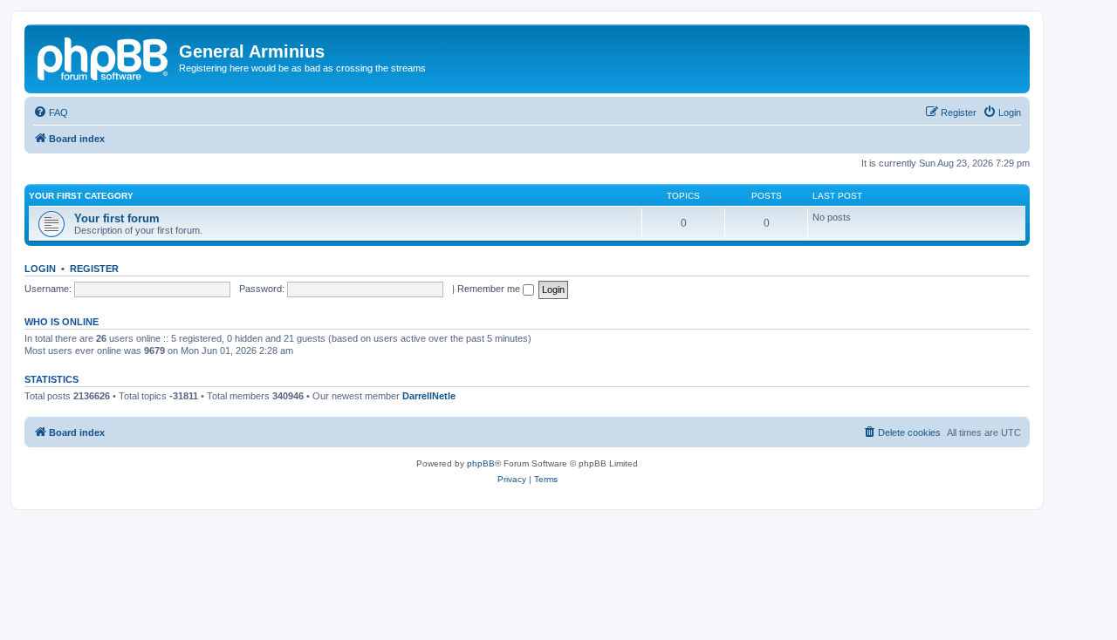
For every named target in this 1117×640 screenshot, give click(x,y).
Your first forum (117, 218)
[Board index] (104, 57)
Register (94, 268)
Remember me (490, 288)
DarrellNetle (429, 396)
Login (40, 268)
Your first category (81, 196)
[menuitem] (50, 112)
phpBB (481, 463)
